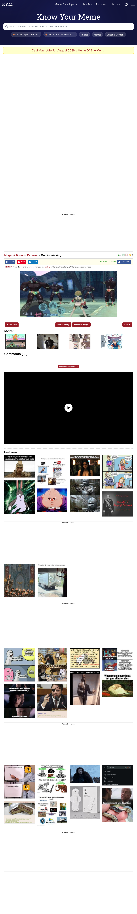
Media (87, 4)
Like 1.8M (125, 262)
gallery (47, 267)
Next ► (127, 325)
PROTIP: (8, 267)
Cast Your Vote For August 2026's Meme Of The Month (68, 50)
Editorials (101, 4)
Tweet (34, 262)
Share (11, 262)
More (115, 4)
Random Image (81, 325)
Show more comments (68, 366)
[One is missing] (68, 294)
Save (22, 262)
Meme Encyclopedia (66, 4)
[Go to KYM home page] (7, 5)
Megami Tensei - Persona (21, 255)
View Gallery (63, 325)
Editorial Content (115, 34)
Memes (97, 34)
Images (84, 34)
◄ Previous (11, 325)
